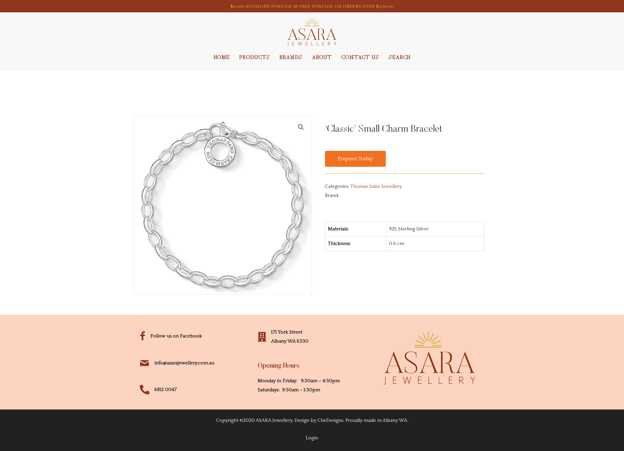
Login (312, 438)
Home (222, 57)
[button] (355, 159)
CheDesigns (330, 420)
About (322, 57)
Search (399, 57)
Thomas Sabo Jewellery (376, 186)
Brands (291, 57)
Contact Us (360, 57)
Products (254, 57)
